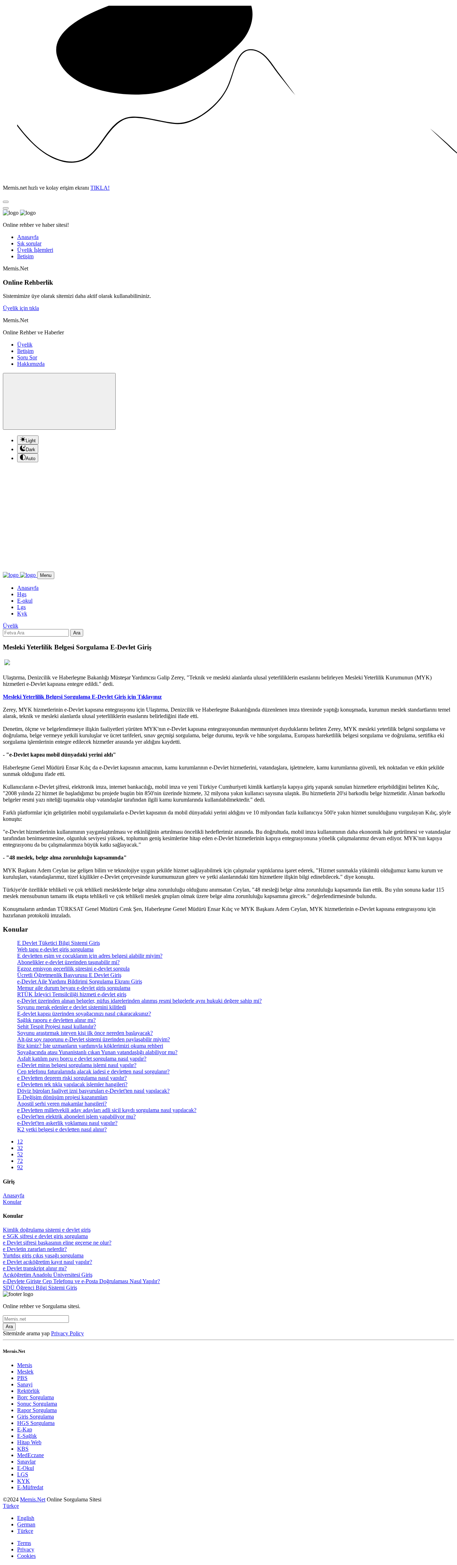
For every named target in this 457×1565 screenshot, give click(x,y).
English (25, 1518)
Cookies (26, 1556)
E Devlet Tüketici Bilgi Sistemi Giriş (58, 943)
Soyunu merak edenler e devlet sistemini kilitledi (71, 1007)
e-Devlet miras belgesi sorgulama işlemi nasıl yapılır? (76, 1065)
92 (20, 1167)
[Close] (6, 202)
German (26, 1524)
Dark (30, 449)
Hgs (21, 594)
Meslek (25, 1372)
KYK (23, 1481)
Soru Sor (27, 357)
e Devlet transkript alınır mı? (35, 1268)
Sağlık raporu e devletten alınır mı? (56, 1020)
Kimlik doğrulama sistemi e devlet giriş (47, 1230)
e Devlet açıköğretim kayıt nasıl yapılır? (47, 1262)
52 (20, 1154)
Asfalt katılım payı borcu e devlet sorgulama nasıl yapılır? (81, 1059)
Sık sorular (29, 243)
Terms (24, 1543)
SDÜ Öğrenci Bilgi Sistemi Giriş (40, 1288)
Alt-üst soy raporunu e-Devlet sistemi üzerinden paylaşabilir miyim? (93, 1039)
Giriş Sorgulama (35, 1417)
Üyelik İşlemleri (35, 250)
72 (20, 1161)
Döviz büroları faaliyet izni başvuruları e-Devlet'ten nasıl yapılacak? (93, 1091)
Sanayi (24, 1384)
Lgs (21, 607)
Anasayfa (28, 237)
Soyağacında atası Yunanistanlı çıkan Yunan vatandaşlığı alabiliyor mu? (97, 1052)
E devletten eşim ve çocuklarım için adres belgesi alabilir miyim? (89, 956)
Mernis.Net (32, 1499)
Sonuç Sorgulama (37, 1404)
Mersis (24, 1365)
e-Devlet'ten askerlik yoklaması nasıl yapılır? (67, 1123)
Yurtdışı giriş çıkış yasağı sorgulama (43, 1255)
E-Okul (25, 1468)
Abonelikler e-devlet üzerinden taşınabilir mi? (68, 962)
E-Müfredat (30, 1487)
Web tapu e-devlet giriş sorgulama (55, 949)
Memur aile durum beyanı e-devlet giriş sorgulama (73, 988)
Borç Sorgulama (35, 1397)
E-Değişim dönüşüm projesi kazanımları (62, 1097)
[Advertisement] (228, 518)
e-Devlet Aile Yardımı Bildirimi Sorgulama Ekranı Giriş (79, 981)
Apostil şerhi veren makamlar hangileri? (62, 1104)
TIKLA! (100, 188)
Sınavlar (26, 1462)
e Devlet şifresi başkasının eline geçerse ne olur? (57, 1243)
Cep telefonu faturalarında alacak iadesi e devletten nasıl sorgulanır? (93, 1071)
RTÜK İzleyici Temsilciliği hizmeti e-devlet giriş (71, 994)
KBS (23, 1449)
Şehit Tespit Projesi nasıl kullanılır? (56, 1026)
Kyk (22, 613)
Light (31, 440)
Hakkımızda (31, 364)
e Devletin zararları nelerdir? (35, 1249)
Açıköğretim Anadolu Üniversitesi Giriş (47, 1275)
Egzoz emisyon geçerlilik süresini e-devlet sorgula (73, 969)
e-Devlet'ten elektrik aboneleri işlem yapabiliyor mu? (76, 1116)
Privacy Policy (67, 1333)
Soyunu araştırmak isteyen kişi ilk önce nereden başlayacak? (85, 1033)
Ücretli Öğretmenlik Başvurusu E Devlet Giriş (69, 975)
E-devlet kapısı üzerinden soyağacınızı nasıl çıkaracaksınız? (84, 1014)
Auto (30, 458)
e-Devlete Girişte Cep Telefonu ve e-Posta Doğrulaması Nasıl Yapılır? (81, 1281)
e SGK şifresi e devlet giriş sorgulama (45, 1236)
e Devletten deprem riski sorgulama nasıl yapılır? (72, 1078)
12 (20, 1141)
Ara (76, 633)
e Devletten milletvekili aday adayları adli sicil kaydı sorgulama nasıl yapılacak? (106, 1110)
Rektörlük (28, 1391)
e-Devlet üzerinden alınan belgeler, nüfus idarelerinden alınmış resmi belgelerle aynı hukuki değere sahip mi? (139, 1001)
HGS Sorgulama (36, 1423)
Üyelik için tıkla (21, 308)
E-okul (24, 601)
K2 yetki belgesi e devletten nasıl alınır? (62, 1129)
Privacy (25, 1549)
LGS (22, 1474)
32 (20, 1148)
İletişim (25, 256)
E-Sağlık (27, 1436)
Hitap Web (29, 1442)
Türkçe (25, 1531)
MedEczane (30, 1455)
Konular (12, 1202)
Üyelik (24, 345)
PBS (22, 1378)
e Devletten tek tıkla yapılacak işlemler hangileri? (72, 1084)
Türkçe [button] (11, 1506)
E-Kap (24, 1429)
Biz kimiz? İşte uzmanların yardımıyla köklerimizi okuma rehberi (90, 1046)
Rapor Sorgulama (37, 1410)
